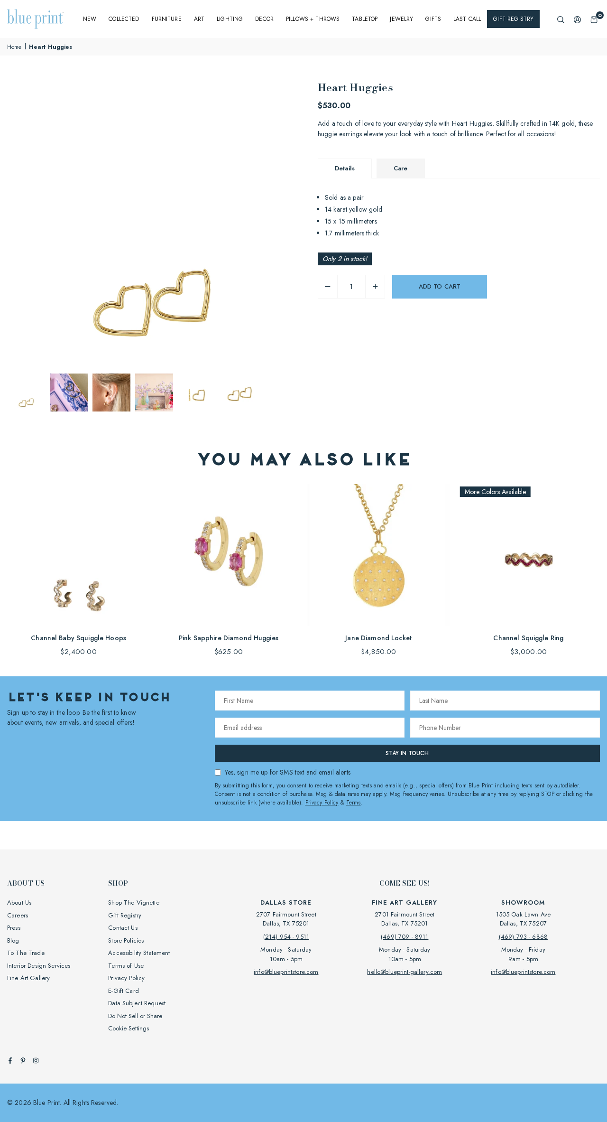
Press (13, 927)
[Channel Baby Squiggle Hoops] (78, 555)
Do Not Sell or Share (135, 1015)
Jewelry (401, 19)
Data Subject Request (137, 1003)
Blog (13, 940)
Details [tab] (345, 168)
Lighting (230, 19)
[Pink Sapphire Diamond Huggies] (228, 555)
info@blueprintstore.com (286, 971)
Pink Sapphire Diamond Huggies (228, 638)
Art (199, 19)
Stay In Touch (407, 753)
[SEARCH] (560, 19)
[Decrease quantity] (327, 286)
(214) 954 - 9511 (286, 936)
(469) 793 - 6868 (523, 936)
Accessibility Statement (139, 952)
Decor (264, 19)
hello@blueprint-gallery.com (404, 971)
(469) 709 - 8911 (404, 936)
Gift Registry (513, 19)
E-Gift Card (123, 990)
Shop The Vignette (133, 902)
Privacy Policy (322, 802)
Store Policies (126, 940)
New (89, 19)
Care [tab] (401, 168)
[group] (151, 224)
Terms (353, 802)
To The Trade (26, 952)
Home (14, 47)
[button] (594, 19)
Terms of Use (126, 965)
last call (467, 19)
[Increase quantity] (375, 286)
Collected (124, 19)
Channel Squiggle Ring (528, 638)
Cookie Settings (128, 1028)
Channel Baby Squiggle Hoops (78, 638)
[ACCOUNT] (577, 19)
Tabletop (364, 19)
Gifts (433, 19)
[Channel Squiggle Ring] (528, 555)
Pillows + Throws (313, 19)
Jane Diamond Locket (378, 638)
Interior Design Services (38, 965)
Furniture (167, 19)
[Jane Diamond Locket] (379, 555)
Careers (17, 915)
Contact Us (122, 927)
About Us (19, 902)
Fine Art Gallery (28, 977)
